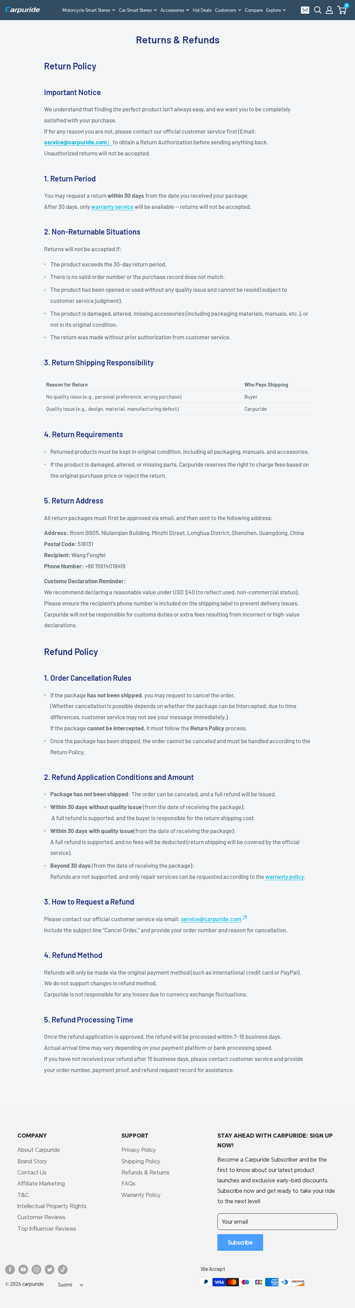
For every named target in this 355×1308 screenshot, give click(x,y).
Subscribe (240, 1242)
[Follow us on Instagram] (36, 1269)
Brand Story (32, 1161)
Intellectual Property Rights (52, 1205)
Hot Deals (202, 10)
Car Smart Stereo (135, 10)
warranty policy (284, 876)
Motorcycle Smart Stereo (86, 10)
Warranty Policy (141, 1194)
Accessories (172, 10)
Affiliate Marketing (41, 1183)
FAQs (128, 1183)
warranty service (112, 206)
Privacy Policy (138, 1149)
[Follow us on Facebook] (10, 1269)
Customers (225, 10)
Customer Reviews (41, 1217)
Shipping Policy (140, 1161)
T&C (23, 1194)
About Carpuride (38, 1149)
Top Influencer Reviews (46, 1228)
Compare (254, 10)
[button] (341, 10)
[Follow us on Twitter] (49, 1269)
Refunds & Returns (145, 1172)
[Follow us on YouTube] (23, 1269)
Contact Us (31, 1172)
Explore (273, 10)
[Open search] (318, 10)
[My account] (329, 10)
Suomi (65, 1285)
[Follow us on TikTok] (63, 1269)
